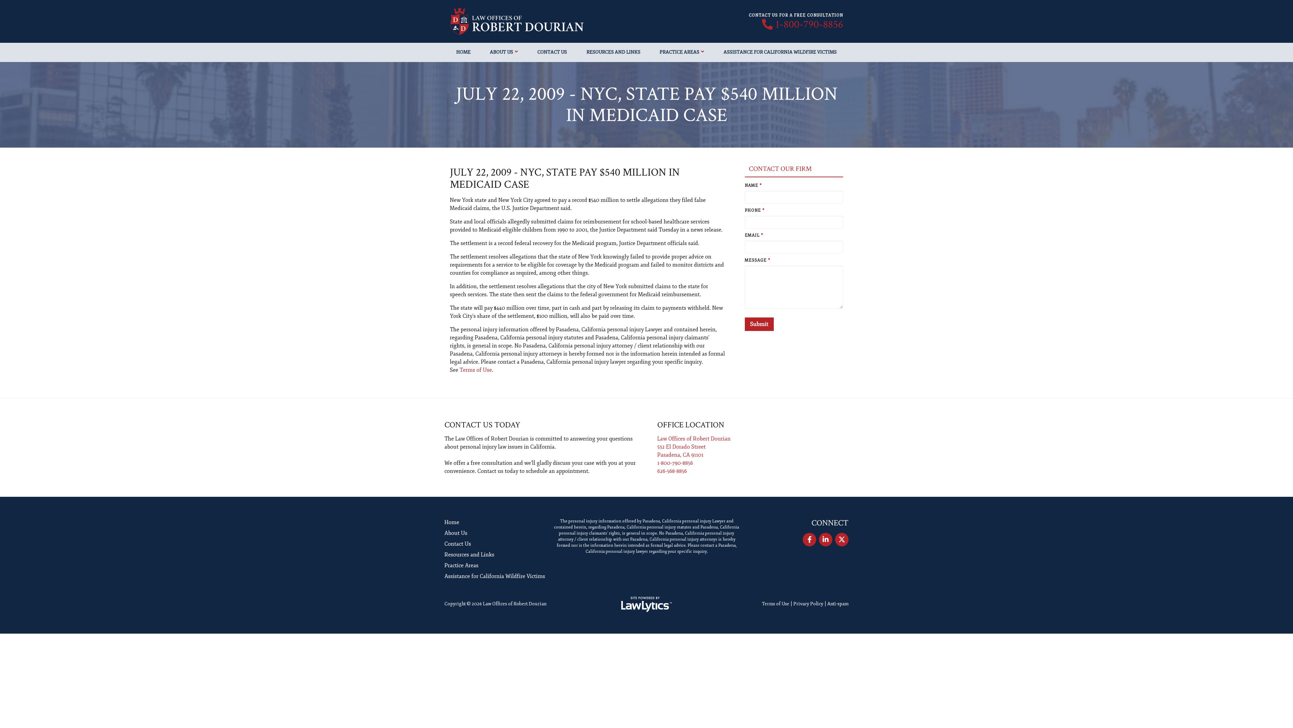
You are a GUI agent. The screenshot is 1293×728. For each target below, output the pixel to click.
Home (463, 52)
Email (754, 235)
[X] (842, 539)
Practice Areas (679, 52)
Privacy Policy (808, 604)
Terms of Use (476, 370)
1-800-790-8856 (809, 25)
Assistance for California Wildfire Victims (780, 52)
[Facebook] (809, 539)
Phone (755, 210)
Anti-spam (838, 604)
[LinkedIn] (825, 539)
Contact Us (552, 52)
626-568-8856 (672, 471)
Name (753, 185)
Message (757, 260)
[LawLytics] (646, 604)
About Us (501, 52)
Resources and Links (613, 52)
